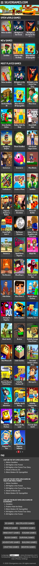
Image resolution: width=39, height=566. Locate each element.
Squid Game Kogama (19, 254)
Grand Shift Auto (32, 126)
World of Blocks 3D (6, 105)
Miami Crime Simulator (19, 212)
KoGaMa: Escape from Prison (32, 340)
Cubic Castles (19, 361)
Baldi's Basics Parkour (32, 297)
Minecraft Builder (32, 212)
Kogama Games (29, 533)
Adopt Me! (32, 253)
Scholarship (5, 557)
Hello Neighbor (19, 318)
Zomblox (6, 55)
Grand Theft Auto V (6, 233)
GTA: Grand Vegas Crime (32, 147)
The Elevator (6, 275)
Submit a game (17, 557)
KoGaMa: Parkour (6, 426)
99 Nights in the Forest (18, 33)
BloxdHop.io (19, 275)
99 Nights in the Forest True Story (30, 34)
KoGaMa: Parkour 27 (19, 383)
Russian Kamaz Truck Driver (6, 383)
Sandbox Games (27, 528)
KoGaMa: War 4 (32, 318)
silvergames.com (16, 2)
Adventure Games (11, 542)
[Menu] (2, 2)
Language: (5, 555)
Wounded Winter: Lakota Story (32, 363)
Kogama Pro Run (6, 447)
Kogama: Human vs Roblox (6, 213)
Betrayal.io (32, 382)
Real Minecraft (6, 361)
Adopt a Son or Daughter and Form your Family (32, 235)
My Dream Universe (19, 233)
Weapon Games (28, 547)
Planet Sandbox (19, 146)
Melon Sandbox (6, 32)
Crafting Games (11, 547)
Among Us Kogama (6, 319)
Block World (6, 339)
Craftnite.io (6, 189)
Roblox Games (11, 528)
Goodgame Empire (6, 147)
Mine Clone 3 (19, 296)
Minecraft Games (11, 533)
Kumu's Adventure (6, 404)
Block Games (11, 537)
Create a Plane (19, 189)
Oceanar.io (19, 168)
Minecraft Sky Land (19, 426)
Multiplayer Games (25, 523)
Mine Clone (32, 104)
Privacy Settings (22, 559)
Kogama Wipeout (19, 447)
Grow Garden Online (6, 126)
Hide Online (6, 296)
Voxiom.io (6, 253)
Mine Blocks (32, 168)
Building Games (29, 542)
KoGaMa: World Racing (19, 404)
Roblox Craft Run (32, 276)
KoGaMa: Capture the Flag (32, 405)
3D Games (9, 523)
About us (27, 557)
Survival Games (27, 537)
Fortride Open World (32, 426)
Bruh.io (19, 339)
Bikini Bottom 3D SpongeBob (30, 56)
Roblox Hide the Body (18, 56)
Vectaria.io (6, 168)
